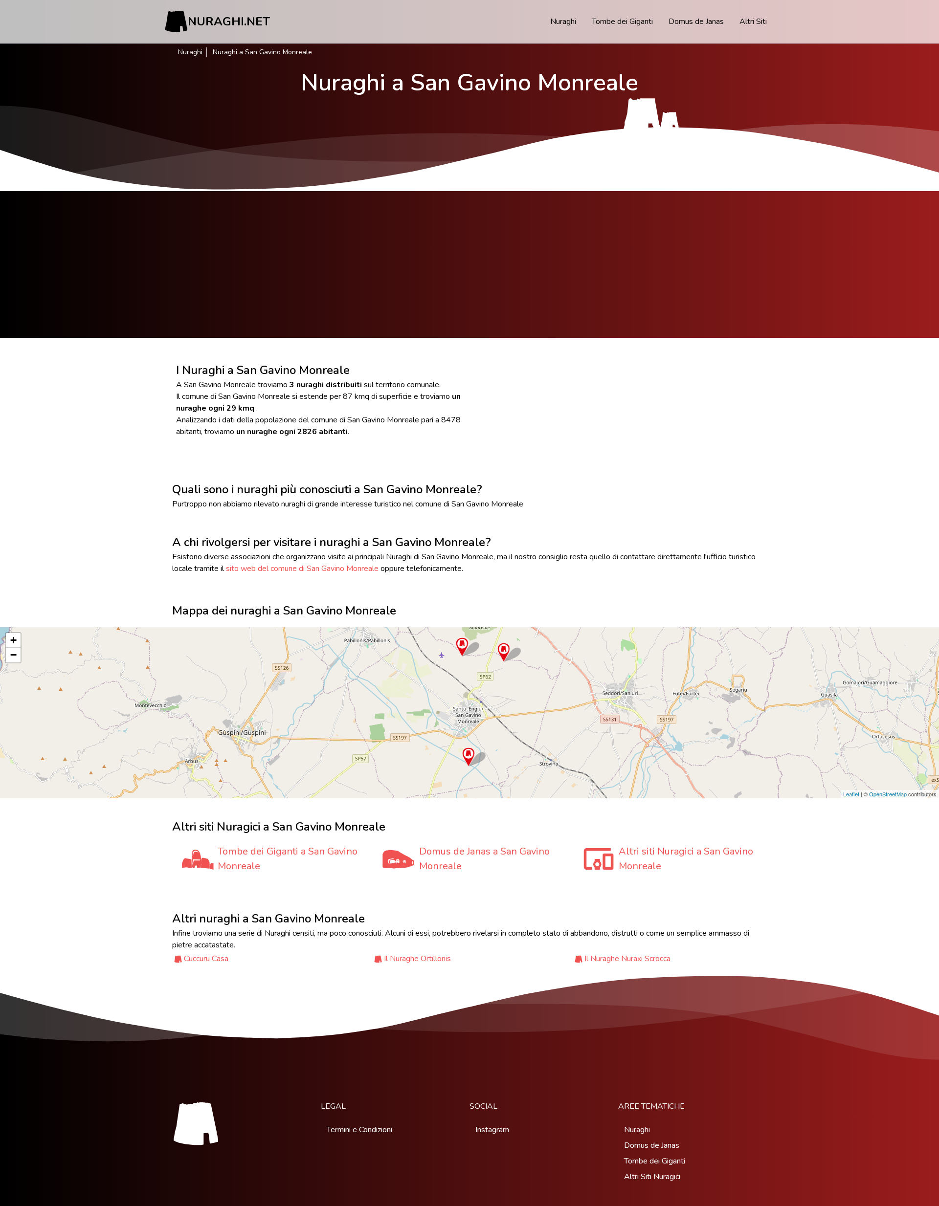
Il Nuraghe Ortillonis (417, 958)
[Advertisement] (469, 264)
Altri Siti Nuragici (652, 1176)
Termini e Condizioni (359, 1129)
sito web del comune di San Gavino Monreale (302, 568)
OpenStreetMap (888, 794)
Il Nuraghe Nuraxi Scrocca (627, 958)
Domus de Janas (696, 21)
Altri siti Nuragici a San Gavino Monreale (686, 859)
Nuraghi (563, 21)
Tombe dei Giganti (622, 21)
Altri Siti (753, 21)
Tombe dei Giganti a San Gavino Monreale (288, 859)
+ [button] (13, 640)
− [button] (13, 655)
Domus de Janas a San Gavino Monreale (484, 859)
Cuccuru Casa (206, 958)
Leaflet (851, 794)
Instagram (492, 1129)
